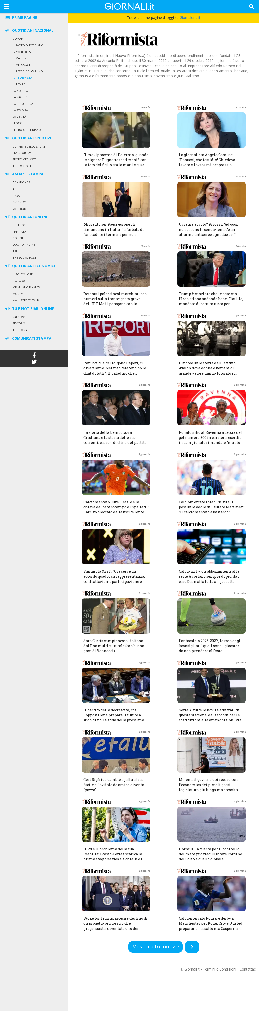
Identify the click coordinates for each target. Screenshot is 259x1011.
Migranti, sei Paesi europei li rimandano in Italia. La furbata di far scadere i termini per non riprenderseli (113, 232)
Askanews (20, 202)
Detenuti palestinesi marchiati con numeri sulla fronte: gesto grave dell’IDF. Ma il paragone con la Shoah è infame (115, 301)
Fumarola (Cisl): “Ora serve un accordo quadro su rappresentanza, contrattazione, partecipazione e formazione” (114, 579)
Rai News (19, 317)
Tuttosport (22, 166)
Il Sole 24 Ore (23, 274)
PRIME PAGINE (24, 17)
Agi (15, 189)
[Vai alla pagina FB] (34, 356)
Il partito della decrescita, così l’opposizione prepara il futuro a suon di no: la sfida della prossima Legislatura (113, 718)
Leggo (18, 123)
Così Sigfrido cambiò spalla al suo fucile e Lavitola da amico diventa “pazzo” (113, 784)
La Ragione (21, 97)
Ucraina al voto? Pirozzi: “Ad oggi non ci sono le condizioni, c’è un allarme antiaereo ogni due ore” (208, 229)
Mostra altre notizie (155, 946)
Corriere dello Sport (29, 146)
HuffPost (20, 225)
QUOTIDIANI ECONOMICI (33, 265)
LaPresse (19, 208)
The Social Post (24, 257)
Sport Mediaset (24, 159)
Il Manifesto (22, 51)
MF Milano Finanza (27, 287)
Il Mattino (21, 58)
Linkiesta (19, 232)
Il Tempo (19, 84)
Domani (18, 38)
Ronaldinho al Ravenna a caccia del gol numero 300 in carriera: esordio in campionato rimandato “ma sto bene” (210, 440)
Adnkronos (21, 182)
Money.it (19, 294)
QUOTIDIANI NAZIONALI (32, 30)
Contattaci (248, 969)
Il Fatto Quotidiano (28, 45)
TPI (15, 251)
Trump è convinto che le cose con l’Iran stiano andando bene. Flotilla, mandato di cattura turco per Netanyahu (211, 301)
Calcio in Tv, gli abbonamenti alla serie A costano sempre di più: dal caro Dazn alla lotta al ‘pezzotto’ (209, 576)
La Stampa (20, 110)
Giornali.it (192, 969)
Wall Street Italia (26, 300)
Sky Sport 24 (22, 153)
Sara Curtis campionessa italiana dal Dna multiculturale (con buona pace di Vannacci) (113, 645)
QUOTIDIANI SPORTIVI (31, 138)
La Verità (19, 116)
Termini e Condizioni (219, 969)
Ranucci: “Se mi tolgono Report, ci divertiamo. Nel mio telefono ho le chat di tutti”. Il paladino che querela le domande (114, 371)
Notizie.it (20, 238)
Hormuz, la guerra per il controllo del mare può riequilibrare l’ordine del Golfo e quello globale (210, 854)
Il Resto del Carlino (28, 71)
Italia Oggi (21, 281)
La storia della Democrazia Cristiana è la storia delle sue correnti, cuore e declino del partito (115, 437)
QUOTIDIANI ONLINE (29, 216)
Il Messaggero (24, 65)
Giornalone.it (190, 17)
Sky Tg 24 (19, 323)
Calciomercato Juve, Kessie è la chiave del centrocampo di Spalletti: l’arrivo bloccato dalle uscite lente (116, 507)
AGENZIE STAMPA (27, 174)
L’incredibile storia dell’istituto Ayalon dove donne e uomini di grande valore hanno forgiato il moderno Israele (207, 371)
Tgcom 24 (20, 330)
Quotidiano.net (25, 244)
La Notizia (20, 91)
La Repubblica (23, 104)
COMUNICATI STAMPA (31, 338)
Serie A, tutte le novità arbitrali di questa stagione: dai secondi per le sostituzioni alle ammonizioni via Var (210, 718)
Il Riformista (22, 77)
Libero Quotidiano (27, 130)
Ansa (16, 195)
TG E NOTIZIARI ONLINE (32, 308)
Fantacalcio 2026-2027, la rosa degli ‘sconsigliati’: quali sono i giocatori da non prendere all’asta (210, 645)
